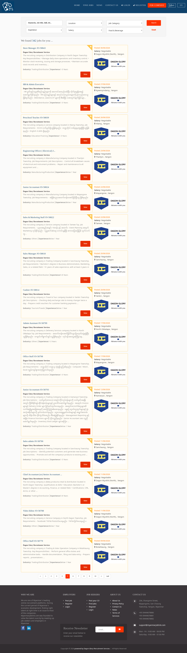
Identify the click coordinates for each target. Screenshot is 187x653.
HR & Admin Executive (33, 84)
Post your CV (94, 600)
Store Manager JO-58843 (34, 48)
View (85, 74)
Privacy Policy (118, 603)
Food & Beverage (116, 30)
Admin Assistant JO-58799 (35, 323)
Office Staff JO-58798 (33, 356)
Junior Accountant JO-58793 (36, 389)
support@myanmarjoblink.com (152, 625)
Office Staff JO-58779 (33, 541)
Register (140, 5)
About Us (116, 600)
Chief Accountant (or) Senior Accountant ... (42, 474)
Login (126, 5)
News (99, 5)
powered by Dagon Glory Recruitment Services (92, 648)
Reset (154, 30)
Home (77, 5)
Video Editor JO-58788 (33, 511)
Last (107, 576)
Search (153, 23)
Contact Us (111, 5)
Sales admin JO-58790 (33, 441)
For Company (157, 5)
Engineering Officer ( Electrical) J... (39, 151)
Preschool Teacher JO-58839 (36, 117)
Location (72, 23)
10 (95, 576)
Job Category (114, 23)
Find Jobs (88, 5)
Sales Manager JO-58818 (34, 253)
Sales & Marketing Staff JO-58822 (38, 217)
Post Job (68, 600)
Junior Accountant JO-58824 (36, 187)
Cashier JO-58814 (31, 290)
